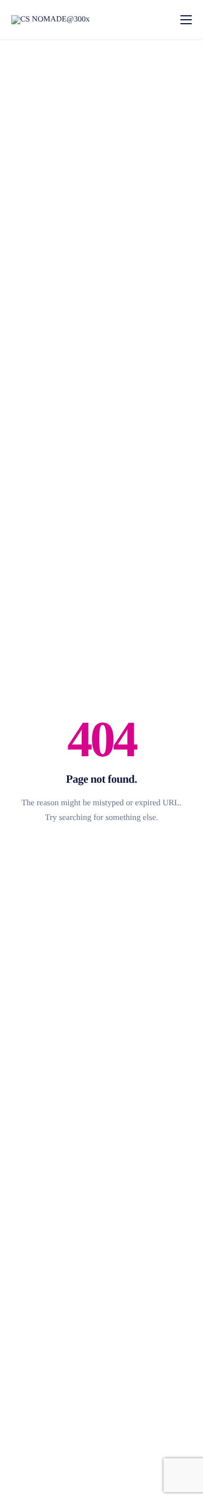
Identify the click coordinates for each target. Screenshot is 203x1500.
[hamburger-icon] (186, 19)
